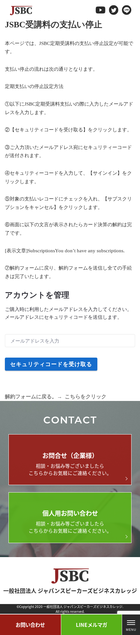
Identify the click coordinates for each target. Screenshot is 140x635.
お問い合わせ (30, 624)
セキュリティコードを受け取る (51, 364)
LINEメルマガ (91, 624)
